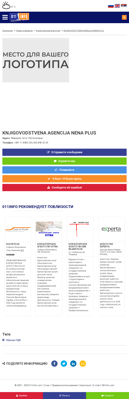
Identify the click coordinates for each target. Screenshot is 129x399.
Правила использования (65, 385)
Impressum (85, 385)
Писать (66, 395)
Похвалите (66, 169)
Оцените (109, 395)
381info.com (108, 385)
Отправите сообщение (66, 152)
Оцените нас (66, 161)
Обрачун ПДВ (13, 340)
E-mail (96, 385)
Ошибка (23, 395)
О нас (47, 385)
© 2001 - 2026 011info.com (28, 385)
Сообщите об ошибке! (67, 187)
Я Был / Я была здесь (67, 178)
